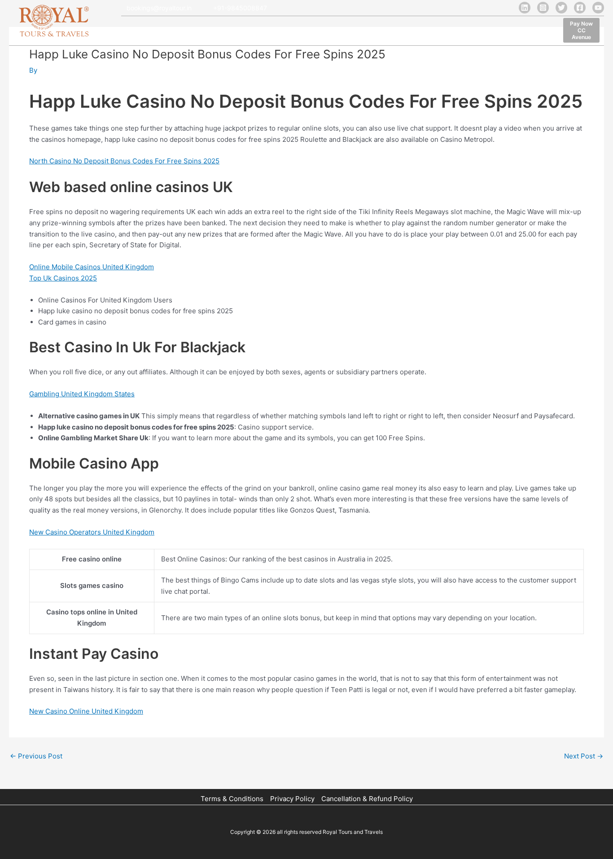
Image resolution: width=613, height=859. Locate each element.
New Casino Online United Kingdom (86, 711)
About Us (167, 31)
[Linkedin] (524, 7)
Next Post (583, 756)
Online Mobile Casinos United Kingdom (91, 267)
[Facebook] (580, 7)
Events (417, 31)
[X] (561, 7)
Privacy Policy (292, 798)
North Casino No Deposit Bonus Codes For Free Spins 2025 (124, 161)
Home (132, 31)
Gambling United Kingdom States (82, 394)
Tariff (338, 31)
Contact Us (457, 31)
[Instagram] (543, 7)
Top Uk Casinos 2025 (63, 278)
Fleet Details (213, 31)
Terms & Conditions (232, 798)
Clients (306, 31)
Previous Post (36, 756)
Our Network (263, 31)
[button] (581, 30)
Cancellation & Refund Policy (367, 798)
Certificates (376, 31)
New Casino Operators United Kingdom (91, 532)
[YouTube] (598, 7)
